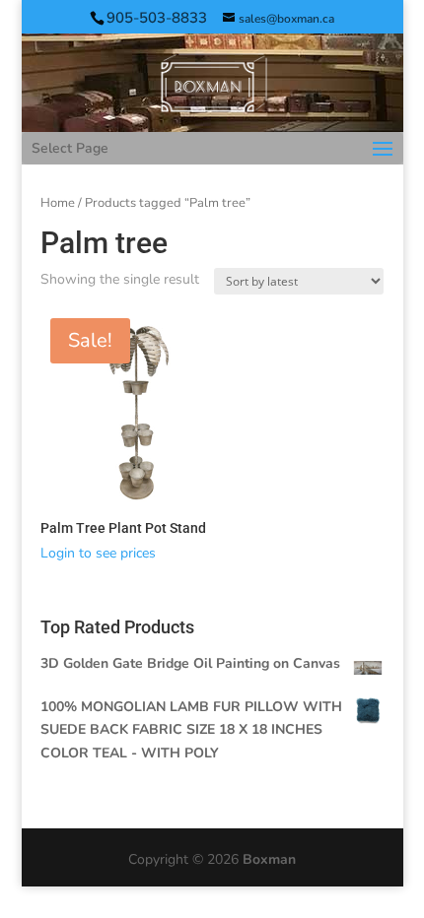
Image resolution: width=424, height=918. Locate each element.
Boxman (269, 859)
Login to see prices (98, 553)
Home (57, 203)
